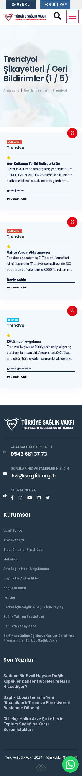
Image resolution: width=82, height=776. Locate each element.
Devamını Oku (17, 198)
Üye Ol (23, 5)
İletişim (9, 598)
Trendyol (59, 90)
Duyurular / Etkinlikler (21, 578)
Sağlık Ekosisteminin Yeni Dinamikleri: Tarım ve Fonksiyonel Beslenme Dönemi (36, 703)
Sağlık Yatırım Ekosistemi (23, 617)
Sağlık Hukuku (14, 588)
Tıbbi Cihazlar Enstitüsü (23, 550)
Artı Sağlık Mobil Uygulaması (26, 569)
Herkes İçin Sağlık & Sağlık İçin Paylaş (33, 607)
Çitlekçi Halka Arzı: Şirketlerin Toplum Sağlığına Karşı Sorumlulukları (33, 724)
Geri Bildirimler (36, 90)
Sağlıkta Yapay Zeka (19, 626)
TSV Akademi (13, 540)
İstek (14, 320)
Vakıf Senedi (13, 531)
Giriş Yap (57, 5)
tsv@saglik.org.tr (33, 475)
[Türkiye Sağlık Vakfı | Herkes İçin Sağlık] (26, 17)
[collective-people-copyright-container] (41, 768)
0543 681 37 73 (29, 454)
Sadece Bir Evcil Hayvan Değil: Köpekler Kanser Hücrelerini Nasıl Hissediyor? (36, 681)
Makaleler (11, 559)
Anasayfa (11, 90)
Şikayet (16, 142)
